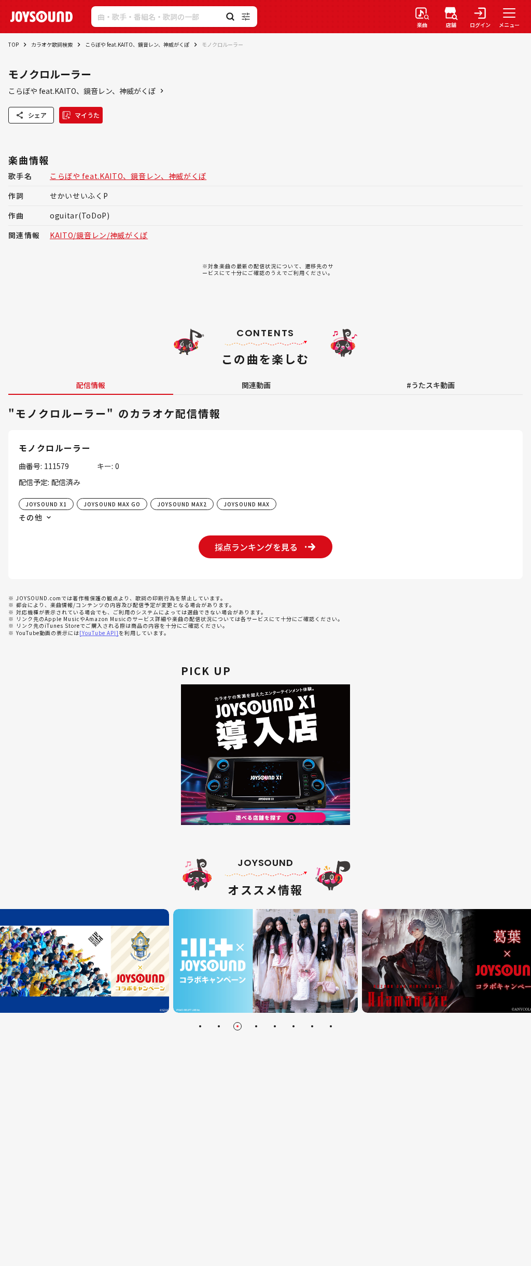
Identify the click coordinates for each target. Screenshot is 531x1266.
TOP (13, 44)
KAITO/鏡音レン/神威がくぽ (99, 235)
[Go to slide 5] (275, 1026)
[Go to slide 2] (219, 1026)
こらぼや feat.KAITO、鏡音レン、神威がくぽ (137, 44)
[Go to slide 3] (237, 1026)
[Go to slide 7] (312, 1026)
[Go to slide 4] (256, 1026)
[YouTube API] (99, 633)
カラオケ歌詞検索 (52, 44)
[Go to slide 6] (293, 1026)
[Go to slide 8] (331, 1026)
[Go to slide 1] (200, 1026)
